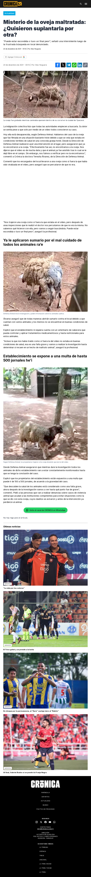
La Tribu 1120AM (45, 868)
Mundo (45, 805)
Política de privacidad (45, 809)
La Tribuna (43, 847)
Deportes (45, 797)
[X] (41, 822)
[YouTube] (49, 822)
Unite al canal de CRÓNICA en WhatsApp (47, 510)
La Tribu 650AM (45, 864)
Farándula (45, 792)
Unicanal (43, 860)
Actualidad (9, 13)
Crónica (42, 851)
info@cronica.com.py (45, 829)
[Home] (45, 784)
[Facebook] (45, 822)
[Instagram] (36, 822)
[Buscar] (80, 3)
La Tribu (42, 872)
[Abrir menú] (85, 3)
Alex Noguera (36, 49)
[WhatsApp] (54, 822)
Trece (41, 855)
